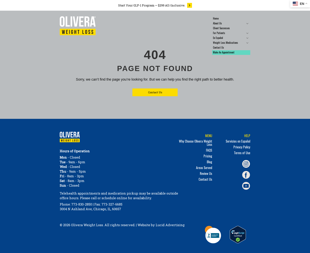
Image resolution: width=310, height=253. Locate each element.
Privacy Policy (241, 147)
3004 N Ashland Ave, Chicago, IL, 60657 (90, 209)
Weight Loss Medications (225, 43)
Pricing (208, 156)
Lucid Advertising (170, 225)
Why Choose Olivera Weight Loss (195, 143)
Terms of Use (242, 153)
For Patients (219, 33)
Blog (209, 162)
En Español (218, 38)
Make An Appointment (223, 52)
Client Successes (221, 28)
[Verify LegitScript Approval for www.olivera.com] (238, 234)
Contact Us (218, 47)
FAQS (209, 151)
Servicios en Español (238, 141)
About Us (217, 23)
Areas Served (204, 168)
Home (216, 18)
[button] (247, 23)
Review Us (206, 174)
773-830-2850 (81, 204)
